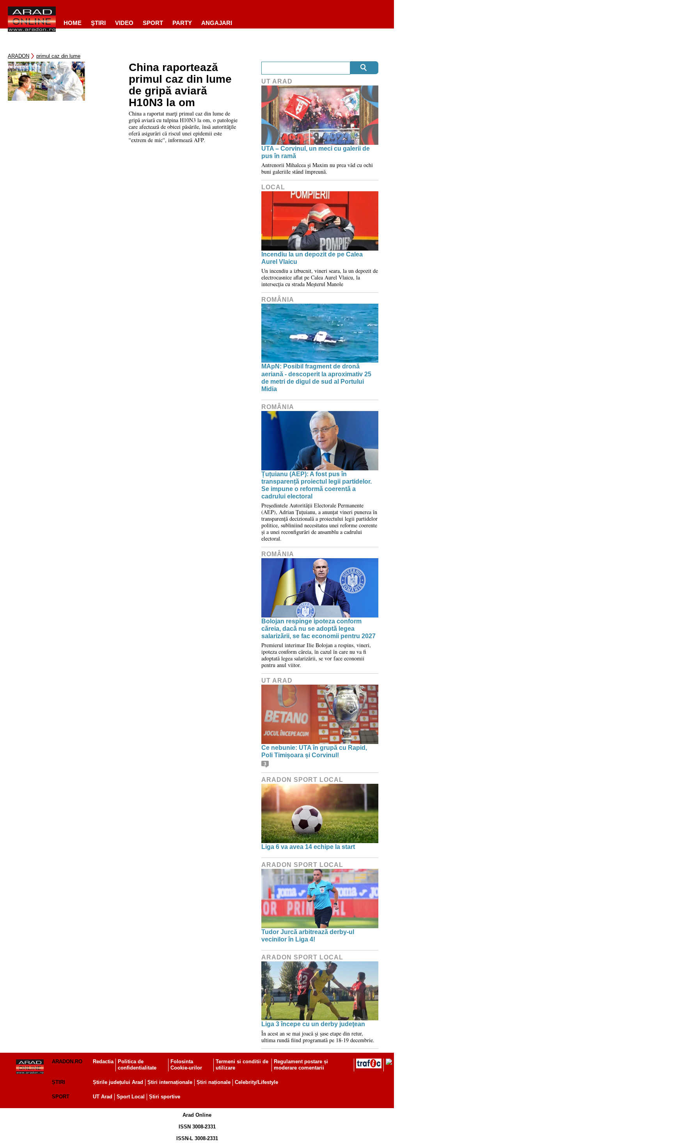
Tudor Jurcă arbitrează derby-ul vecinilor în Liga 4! (307, 936)
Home (73, 23)
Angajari (216, 23)
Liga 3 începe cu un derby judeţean (313, 1024)
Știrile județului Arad (118, 1082)
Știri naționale (214, 1082)
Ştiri (98, 23)
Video (124, 23)
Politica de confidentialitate (137, 1065)
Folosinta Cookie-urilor (186, 1065)
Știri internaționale (169, 1082)
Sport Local (131, 1097)
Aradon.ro (67, 1061)
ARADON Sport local (302, 779)
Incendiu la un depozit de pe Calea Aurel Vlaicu (312, 258)
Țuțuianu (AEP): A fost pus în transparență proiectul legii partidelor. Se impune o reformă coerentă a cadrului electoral (316, 485)
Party (182, 23)
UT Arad (277, 81)
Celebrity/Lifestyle (256, 1082)
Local (273, 187)
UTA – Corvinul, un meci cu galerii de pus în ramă (315, 152)
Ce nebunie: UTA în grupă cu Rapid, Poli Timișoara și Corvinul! (314, 751)
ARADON (18, 56)
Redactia (103, 1061)
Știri (58, 1082)
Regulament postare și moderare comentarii (301, 1065)
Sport (153, 23)
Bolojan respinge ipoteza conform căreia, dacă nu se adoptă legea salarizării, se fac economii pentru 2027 (318, 628)
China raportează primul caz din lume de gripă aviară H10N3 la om (180, 85)
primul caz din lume (58, 56)
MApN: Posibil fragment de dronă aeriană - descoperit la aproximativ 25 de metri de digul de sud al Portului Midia (316, 377)
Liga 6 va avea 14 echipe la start (308, 846)
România (277, 299)
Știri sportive (164, 1097)
